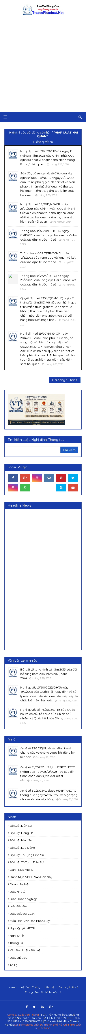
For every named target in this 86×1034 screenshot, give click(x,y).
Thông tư (16, 943)
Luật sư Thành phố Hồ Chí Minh (54, 1024)
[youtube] (73, 487)
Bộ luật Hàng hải (22, 833)
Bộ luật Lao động (22, 847)
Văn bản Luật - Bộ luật (26, 950)
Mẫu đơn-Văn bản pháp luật (30, 921)
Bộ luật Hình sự (21, 840)
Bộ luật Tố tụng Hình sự (27, 855)
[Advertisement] (43, 63)
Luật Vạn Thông (30, 987)
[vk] (49, 478)
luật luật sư (18, 957)
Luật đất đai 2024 (22, 913)
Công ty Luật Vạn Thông (23, 1014)
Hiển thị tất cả (43, 142)
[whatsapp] (25, 487)
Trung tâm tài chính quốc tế (43, 992)
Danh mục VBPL (21, 869)
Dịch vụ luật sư (68, 987)
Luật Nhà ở (17, 891)
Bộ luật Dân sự (21, 825)
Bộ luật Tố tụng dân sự (27, 862)
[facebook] (13, 478)
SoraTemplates (23, 1024)
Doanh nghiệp (20, 884)
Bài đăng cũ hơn (63, 380)
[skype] (61, 487)
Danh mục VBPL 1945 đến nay (31, 877)
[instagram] (37, 478)
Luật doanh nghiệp (23, 899)
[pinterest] (61, 478)
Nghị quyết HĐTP (22, 928)
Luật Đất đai (18, 906)
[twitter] (73, 478)
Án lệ (13, 965)
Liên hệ (49, 987)
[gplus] (25, 478)
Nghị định (17, 935)
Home (11, 987)
